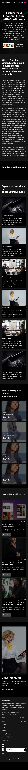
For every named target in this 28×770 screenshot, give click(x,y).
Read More (7, 535)
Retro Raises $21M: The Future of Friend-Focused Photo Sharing (13, 525)
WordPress (18, 759)
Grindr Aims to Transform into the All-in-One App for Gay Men (13, 563)
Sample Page (22, 721)
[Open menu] (14, 2)
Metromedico (6, 2)
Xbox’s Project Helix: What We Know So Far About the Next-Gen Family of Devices (13, 603)
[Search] (25, 749)
